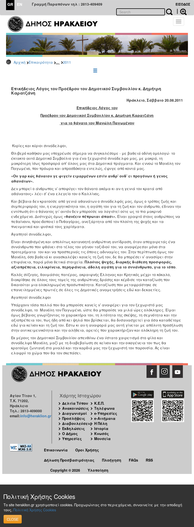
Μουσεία (102, 438)
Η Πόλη (100, 423)
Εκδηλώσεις (73, 428)
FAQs (133, 460)
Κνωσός (101, 433)
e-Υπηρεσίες (105, 413)
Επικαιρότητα (41, 62)
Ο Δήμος (70, 433)
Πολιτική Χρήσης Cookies (34, 509)
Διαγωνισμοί (74, 413)
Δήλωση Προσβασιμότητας (69, 460)
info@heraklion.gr (35, 415)
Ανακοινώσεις (75, 408)
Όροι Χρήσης (87, 449)
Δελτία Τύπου (75, 403)
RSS (149, 460)
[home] (56, 24)
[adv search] (182, 11)
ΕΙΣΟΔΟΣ (183, 4)
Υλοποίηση (98, 470)
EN (19, 4)
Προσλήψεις (73, 418)
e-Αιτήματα (104, 418)
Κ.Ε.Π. (99, 403)
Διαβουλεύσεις (76, 423)
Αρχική (20, 62)
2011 (67, 62)
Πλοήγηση (111, 460)
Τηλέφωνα (104, 408)
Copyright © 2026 (65, 470)
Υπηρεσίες (72, 438)
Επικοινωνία (56, 449)
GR (10, 4)
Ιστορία (101, 428)
